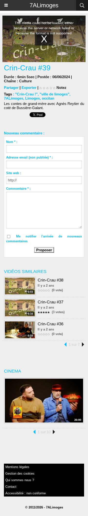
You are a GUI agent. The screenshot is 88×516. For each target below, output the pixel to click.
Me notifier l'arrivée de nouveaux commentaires (44, 239)
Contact (10, 486)
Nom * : (11, 142)
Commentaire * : (18, 188)
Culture (25, 81)
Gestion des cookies (19, 473)
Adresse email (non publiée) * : (29, 157)
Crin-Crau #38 (50, 280)
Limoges (32, 98)
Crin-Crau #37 (50, 302)
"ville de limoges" (54, 94)
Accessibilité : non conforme (25, 493)
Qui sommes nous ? (19, 480)
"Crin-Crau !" (26, 94)
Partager (11, 87)
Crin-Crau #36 (50, 324)
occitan (48, 98)
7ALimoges (44, 5)
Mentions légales (17, 467)
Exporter (29, 87)
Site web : (13, 173)
